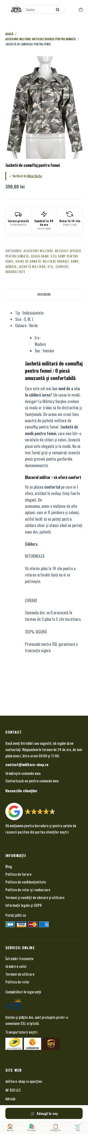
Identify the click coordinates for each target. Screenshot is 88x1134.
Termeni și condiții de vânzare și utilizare (35, 897)
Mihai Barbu (34, 175)
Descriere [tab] (44, 294)
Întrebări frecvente (19, 958)
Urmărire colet (16, 966)
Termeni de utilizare (19, 974)
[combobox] (38, 9)
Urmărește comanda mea (23, 773)
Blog (8, 866)
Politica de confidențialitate (25, 881)
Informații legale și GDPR (23, 905)
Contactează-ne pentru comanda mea (32, 780)
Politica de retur (17, 981)
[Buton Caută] (57, 9)
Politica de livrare (18, 874)
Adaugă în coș (47, 1113)
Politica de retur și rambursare (27, 889)
